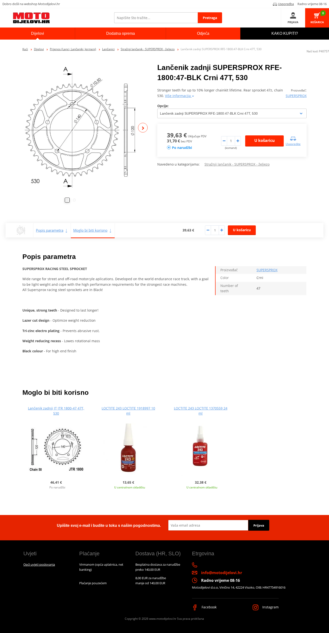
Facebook (209, 607)
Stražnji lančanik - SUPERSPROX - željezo (148, 49)
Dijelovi (39, 49)
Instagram (270, 607)
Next (143, 127)
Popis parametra (49, 230)
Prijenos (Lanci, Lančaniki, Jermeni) (73, 49)
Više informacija (178, 95)
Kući (25, 49)
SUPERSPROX (296, 95)
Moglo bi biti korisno (90, 230)
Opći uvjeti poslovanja (39, 564)
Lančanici (108, 49)
